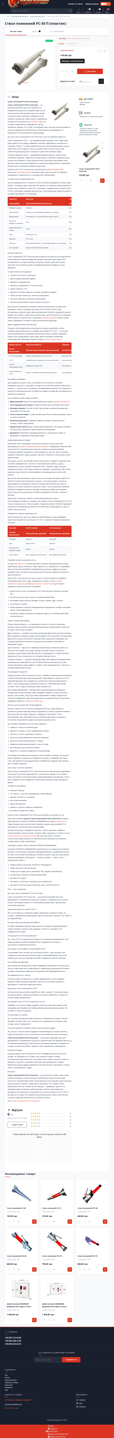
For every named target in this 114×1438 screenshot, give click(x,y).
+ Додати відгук (17, 1125)
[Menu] (3, 4)
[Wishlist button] (99, 51)
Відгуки (7, 1377)
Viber (80, 1403)
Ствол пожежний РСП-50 (87, 1208)
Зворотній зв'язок (11, 1380)
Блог (6, 1375)
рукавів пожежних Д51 (54, 169)
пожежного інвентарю (34, 701)
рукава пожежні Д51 (62, 401)
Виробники (8, 1387)
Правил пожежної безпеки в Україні (33, 446)
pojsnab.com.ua (20, 564)
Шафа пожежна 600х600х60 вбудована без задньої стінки (19, 1305)
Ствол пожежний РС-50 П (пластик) (25, 1101)
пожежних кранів (24, 172)
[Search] (70, 11)
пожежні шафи (37, 121)
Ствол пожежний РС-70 (51, 1208)
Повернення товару (11, 1382)
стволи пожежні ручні (53, 339)
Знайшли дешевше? (67, 50)
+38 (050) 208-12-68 (13, 1340)
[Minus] (62, 71)
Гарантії (88, 125)
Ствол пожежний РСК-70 (52, 1256)
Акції (6, 1390)
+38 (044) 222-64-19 (13, 1344)
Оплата (87, 113)
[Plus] (72, 71)
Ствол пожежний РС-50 (16, 1208)
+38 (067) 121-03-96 (13, 1337)
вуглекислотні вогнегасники (43, 584)
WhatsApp (82, 1406)
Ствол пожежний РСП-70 (87, 1256)
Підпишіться (71, 1360)
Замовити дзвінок (92, 4)
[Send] (101, 81)
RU (108, 4)
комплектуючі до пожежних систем (22, 836)
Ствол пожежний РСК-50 (17, 1256)
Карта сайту (9, 1385)
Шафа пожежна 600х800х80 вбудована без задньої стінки (54, 1305)
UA (104, 4)
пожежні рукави (49, 318)
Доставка (88, 99)
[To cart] (102, 180)
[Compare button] (105, 51)
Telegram (82, 1400)
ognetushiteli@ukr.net (13, 1404)
